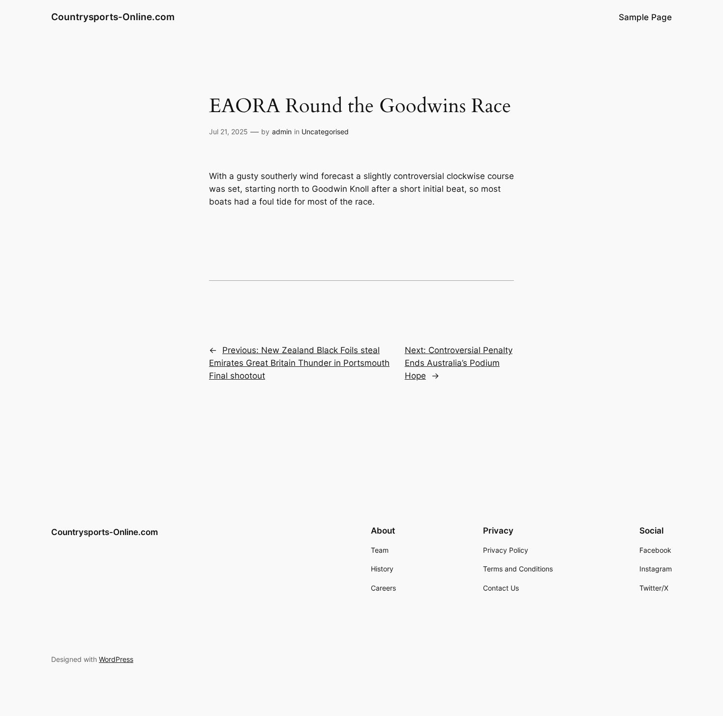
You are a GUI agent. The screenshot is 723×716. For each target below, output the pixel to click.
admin (282, 131)
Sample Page (645, 17)
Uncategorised (325, 131)
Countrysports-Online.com (113, 17)
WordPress (116, 659)
